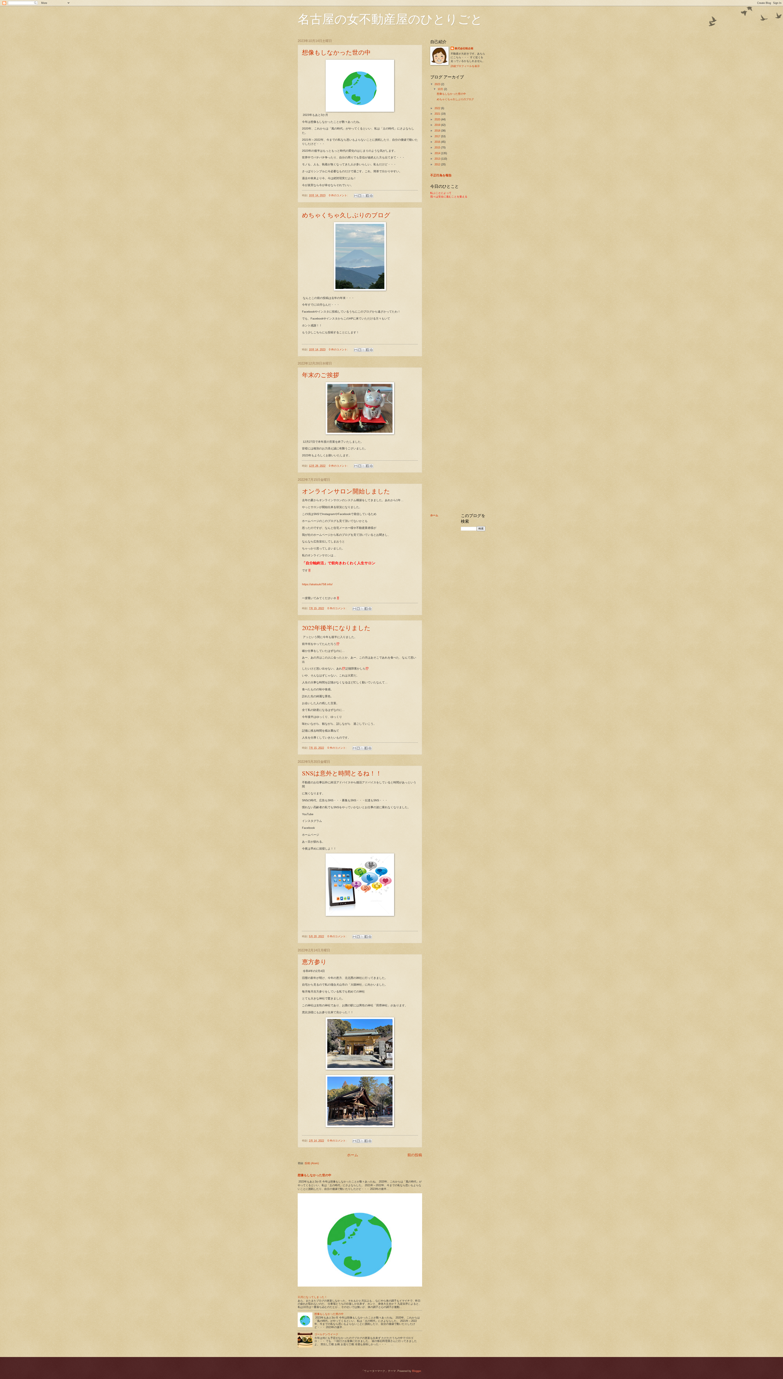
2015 (438, 147)
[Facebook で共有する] (367, 196)
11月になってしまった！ (312, 1297)
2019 (438, 124)
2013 (438, 158)
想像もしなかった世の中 (336, 52)
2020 (438, 119)
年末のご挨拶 (320, 375)
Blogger (416, 1370)
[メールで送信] (356, 196)
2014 (438, 153)
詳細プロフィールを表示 (465, 66)
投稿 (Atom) (312, 1163)
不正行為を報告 (441, 175)
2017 (438, 136)
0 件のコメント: (339, 195)
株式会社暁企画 (464, 48)
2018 (438, 130)
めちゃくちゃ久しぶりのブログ (346, 215)
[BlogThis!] (360, 196)
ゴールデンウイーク (326, 1334)
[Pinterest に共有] (371, 196)
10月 (441, 89)
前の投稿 (414, 1155)
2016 (438, 141)
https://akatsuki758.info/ (317, 584)
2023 (438, 84)
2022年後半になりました (336, 628)
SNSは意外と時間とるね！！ (342, 773)
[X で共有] (364, 196)
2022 (438, 108)
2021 (438, 113)
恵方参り (314, 961)
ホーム (352, 1155)
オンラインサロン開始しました (346, 491)
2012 (438, 164)
